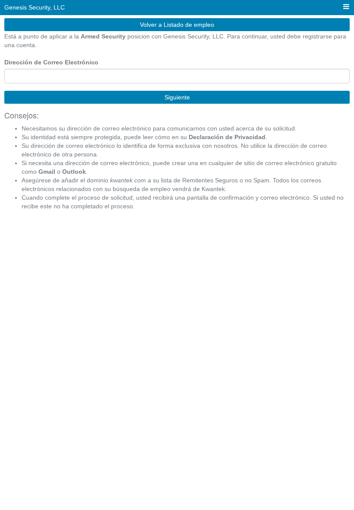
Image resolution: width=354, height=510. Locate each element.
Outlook (74, 171)
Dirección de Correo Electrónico (51, 62)
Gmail (46, 171)
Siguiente (177, 97)
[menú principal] (346, 7)
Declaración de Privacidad (227, 137)
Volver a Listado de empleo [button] (177, 24)
